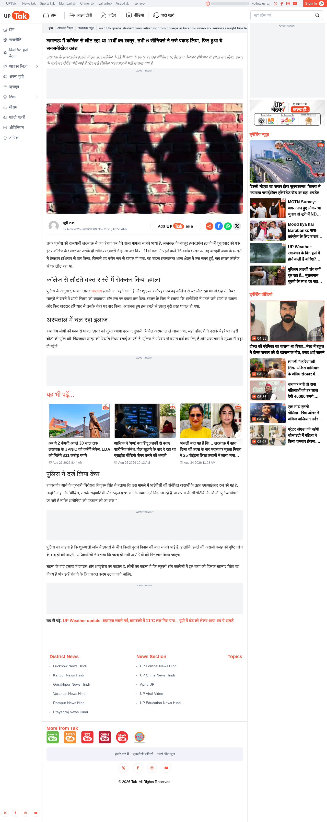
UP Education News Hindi (160, 703)
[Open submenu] (37, 66)
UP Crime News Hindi (157, 675)
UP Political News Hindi (158, 666)
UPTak (11, 3)
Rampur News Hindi (69, 703)
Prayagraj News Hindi (70, 712)
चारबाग (96, 291)
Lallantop (105, 3)
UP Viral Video (151, 694)
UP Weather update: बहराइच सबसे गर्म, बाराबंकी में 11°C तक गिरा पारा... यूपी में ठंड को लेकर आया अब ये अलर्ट (148, 620)
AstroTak (122, 3)
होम (53, 15)
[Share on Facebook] (219, 226)
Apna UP (147, 684)
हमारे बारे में (122, 754)
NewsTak (29, 3)
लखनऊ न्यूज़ (86, 28)
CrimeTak (87, 3)
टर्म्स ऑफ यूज (166, 754)
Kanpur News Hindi (68, 675)
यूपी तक (69, 223)
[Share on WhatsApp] (228, 226)
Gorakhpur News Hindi (71, 684)
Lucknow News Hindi (70, 666)
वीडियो (139, 15)
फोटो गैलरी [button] (167, 15)
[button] (79, 435)
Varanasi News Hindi (69, 694)
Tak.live (139, 3)
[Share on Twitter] (237, 226)
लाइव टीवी (84, 15)
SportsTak (47, 3)
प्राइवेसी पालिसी (143, 754)
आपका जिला (65, 28)
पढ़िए (112, 15)
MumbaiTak (67, 3)
